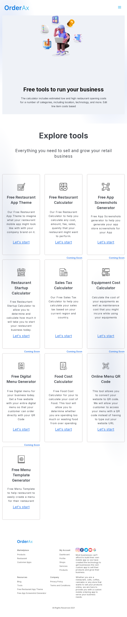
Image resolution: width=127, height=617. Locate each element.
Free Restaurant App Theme (30, 589)
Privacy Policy (56, 581)
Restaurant (22, 558)
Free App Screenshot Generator (31, 593)
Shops (62, 562)
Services (63, 566)
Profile (62, 558)
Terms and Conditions (60, 585)
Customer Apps (24, 562)
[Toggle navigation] (120, 8)
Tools (19, 585)
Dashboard (64, 554)
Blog (19, 581)
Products (21, 554)
